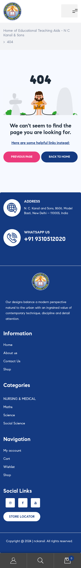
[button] (21, 516)
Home (7, 345)
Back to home (59, 157)
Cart (6, 459)
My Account (13, 560)
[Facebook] (22, 502)
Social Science (14, 423)
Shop (7, 369)
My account (12, 450)
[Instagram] (10, 502)
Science (9, 415)
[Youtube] (35, 502)
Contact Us (11, 361)
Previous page (21, 157)
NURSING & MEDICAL (19, 399)
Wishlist (9, 467)
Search (40, 560)
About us (10, 353)
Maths (7, 407)
